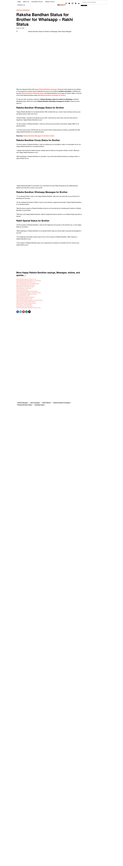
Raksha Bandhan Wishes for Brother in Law (26, 279)
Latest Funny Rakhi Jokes (22, 289)
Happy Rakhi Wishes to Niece (23, 295)
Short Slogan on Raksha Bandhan (24, 304)
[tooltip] (66, 3)
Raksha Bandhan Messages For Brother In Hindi (38, 136)
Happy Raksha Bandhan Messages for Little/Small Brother (29, 300)
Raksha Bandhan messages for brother (53, 95)
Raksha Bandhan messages (61, 403)
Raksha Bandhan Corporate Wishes (24, 306)
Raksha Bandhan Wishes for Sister (24, 298)
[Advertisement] (49, 76)
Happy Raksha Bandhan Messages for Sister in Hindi (28, 307)
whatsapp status (39, 405)
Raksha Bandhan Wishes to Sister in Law (25, 282)
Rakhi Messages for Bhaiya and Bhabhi (25, 297)
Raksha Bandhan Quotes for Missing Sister (26, 303)
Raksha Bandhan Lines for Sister (23, 288)
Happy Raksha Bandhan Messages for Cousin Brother (28, 280)
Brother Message (22, 403)
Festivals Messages (23, 10)
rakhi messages (35, 403)
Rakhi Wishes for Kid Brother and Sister (25, 286)
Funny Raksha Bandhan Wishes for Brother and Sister (28, 292)
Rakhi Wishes (46, 403)
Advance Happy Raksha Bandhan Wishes (25, 301)
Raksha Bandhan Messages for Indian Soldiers (27, 291)
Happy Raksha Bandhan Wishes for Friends (26, 294)
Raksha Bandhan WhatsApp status (33, 93)
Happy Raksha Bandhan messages (46, 89)
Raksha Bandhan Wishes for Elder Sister (25, 285)
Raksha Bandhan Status (24, 405)
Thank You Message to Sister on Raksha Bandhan (27, 283)
